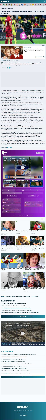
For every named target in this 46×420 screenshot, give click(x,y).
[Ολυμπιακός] (1, 5)
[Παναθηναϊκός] (4, 5)
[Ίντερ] (43, 5)
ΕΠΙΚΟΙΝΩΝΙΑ (16, 410)
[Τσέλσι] (22, 5)
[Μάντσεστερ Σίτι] (20, 5)
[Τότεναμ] (28, 5)
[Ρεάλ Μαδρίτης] (30, 5)
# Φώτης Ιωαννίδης (35, 296)
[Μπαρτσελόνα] (33, 5)
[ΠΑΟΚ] (9, 5)
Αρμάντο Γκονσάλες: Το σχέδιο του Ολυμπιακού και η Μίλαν (14, 305)
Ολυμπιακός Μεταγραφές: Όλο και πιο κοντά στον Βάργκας (14, 303)
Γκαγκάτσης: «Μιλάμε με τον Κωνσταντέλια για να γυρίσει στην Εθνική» (16, 308)
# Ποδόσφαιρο (26, 296)
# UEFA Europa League (10, 296)
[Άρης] (12, 5)
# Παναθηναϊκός (19, 296)
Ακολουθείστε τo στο (23, 316)
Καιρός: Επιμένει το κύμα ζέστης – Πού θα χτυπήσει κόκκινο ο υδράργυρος (17, 310)
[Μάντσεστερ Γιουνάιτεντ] (17, 5)
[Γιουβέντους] (38, 5)
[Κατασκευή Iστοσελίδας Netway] (25, 415)
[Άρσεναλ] (25, 5)
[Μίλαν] (41, 5)
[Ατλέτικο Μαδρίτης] (35, 5)
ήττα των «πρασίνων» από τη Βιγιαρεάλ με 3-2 (32, 90)
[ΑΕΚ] (6, 5)
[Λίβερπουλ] (14, 5)
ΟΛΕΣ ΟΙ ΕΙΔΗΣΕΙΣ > (23, 376)
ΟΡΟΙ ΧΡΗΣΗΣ (30, 410)
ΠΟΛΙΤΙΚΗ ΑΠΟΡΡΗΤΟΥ (23, 410)
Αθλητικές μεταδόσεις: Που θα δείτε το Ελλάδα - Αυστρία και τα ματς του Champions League (20, 312)
